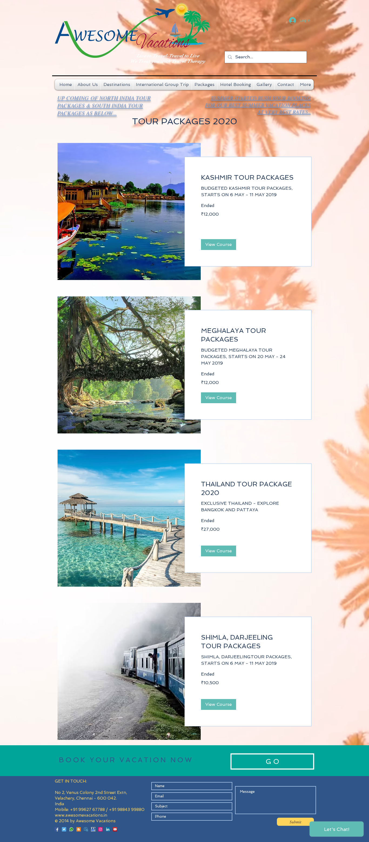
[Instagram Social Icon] (100, 829)
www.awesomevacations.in (81, 815)
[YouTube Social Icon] (115, 829)
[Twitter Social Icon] (64, 829)
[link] (248, 177)
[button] (218, 244)
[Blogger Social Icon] (78, 829)
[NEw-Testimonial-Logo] (86, 829)
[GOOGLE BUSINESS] (93, 829)
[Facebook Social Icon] (57, 829)
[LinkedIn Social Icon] (108, 829)
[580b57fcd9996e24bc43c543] (71, 829)
